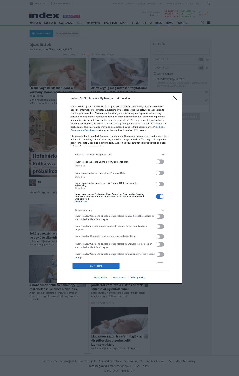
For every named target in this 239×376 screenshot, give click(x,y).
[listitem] (119, 154)
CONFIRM (96, 266)
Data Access (119, 277)
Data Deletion (101, 277)
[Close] (176, 99)
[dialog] (119, 188)
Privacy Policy (138, 277)
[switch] (160, 161)
